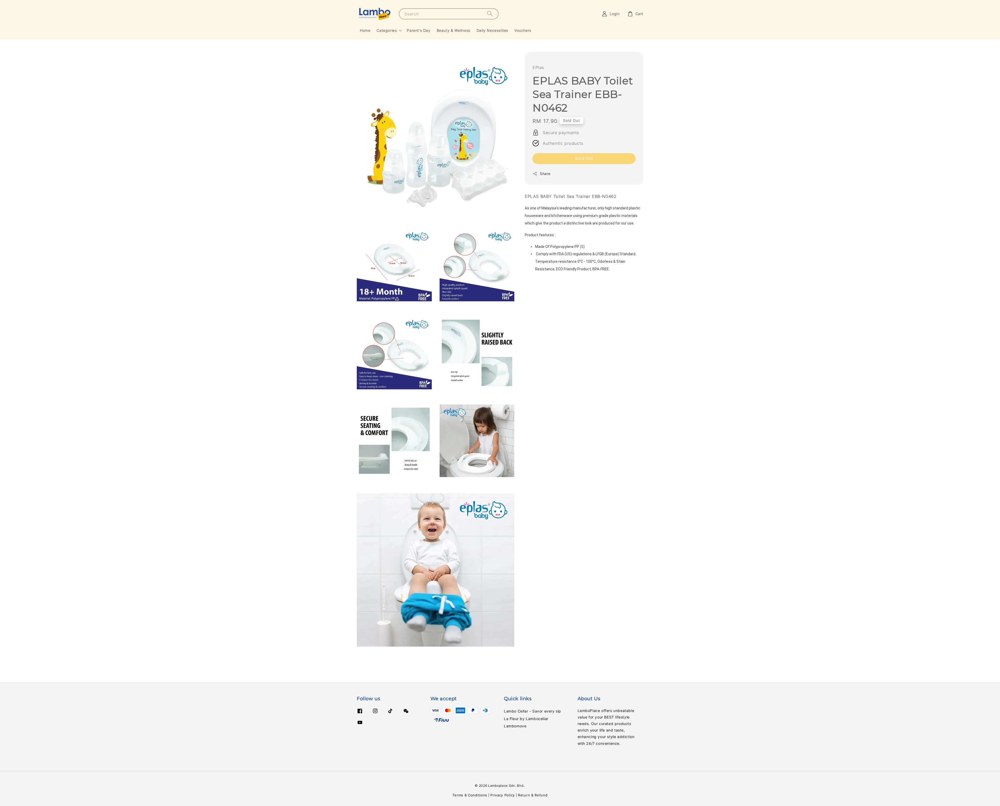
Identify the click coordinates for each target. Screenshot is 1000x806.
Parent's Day (418, 30)
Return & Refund (533, 795)
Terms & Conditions (469, 795)
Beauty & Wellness (453, 30)
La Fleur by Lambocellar (526, 718)
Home (365, 30)
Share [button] (545, 173)
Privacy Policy (502, 795)
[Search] (490, 14)
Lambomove (515, 726)
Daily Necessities (492, 30)
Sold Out (584, 158)
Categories (387, 30)
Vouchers (522, 30)
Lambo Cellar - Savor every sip (532, 711)
